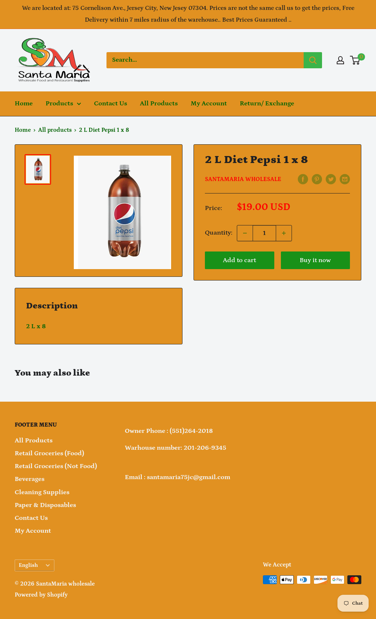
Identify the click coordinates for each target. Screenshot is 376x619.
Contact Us (110, 103)
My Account (209, 103)
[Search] (313, 60)
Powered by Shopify (41, 594)
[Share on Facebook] (303, 179)
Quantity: (218, 232)
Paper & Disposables (45, 505)
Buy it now (315, 260)
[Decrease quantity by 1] (245, 233)
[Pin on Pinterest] (317, 179)
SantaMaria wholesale (243, 179)
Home (24, 103)
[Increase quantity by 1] (284, 233)
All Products (159, 103)
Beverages (29, 479)
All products (55, 130)
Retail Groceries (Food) (49, 453)
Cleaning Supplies (42, 492)
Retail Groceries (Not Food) (56, 466)
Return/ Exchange (267, 103)
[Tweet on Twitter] (331, 179)
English (28, 565)
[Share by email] (345, 179)
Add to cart (239, 260)
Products (59, 103)
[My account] (340, 60)
